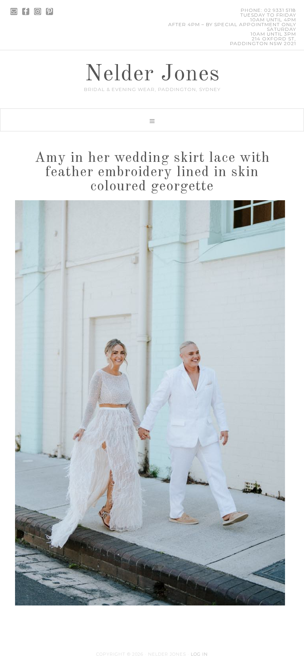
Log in (199, 654)
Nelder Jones (152, 74)
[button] (152, 119)
